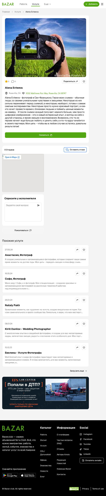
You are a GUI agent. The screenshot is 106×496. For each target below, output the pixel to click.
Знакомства (45, 465)
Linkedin (87, 454)
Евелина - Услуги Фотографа (23, 352)
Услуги (35, 4)
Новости (44, 471)
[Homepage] (8, 4)
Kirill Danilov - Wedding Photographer (28, 329)
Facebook (88, 439)
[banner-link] (45, 393)
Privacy (85, 488)
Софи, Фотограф (15, 278)
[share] (77, 250)
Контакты (61, 474)
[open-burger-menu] (102, 4)
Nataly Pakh (12, 305)
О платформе (63, 434)
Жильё (43, 440)
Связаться (44, 135)
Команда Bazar (64, 469)
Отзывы (60, 449)
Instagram (88, 434)
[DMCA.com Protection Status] (74, 488)
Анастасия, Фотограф (18, 255)
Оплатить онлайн (93, 460)
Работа (23, 4)
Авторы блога (63, 454)
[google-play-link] (10, 475)
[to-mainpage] (13, 428)
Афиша (43, 460)
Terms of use (98, 488)
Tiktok (86, 449)
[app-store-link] (28, 475)
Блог (42, 476)
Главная (6, 11)
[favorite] (84, 81)
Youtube (87, 444)
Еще (46, 4)
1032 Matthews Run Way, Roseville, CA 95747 (46, 93)
